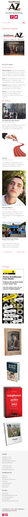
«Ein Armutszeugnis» (7, 497)
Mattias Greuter (11, 122)
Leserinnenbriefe (6, 483)
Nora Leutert (11, 159)
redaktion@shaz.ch (9, 469)
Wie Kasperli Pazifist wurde (9, 495)
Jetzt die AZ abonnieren (8, 479)
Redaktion (5, 477)
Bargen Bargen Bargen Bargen (10, 239)
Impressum (5, 487)
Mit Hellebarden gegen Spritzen (10, 120)
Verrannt (4, 158)
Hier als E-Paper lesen (8, 67)
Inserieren (5, 481)
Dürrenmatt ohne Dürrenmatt (10, 501)
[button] (23, 22)
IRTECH (15, 510)
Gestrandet (5, 493)
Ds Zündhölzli (6, 499)
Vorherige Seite (7, 252)
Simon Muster (11, 240)
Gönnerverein (6, 485)
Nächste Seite (21, 252)
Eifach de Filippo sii (7, 207)
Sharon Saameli (11, 209)
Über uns (4, 475)
